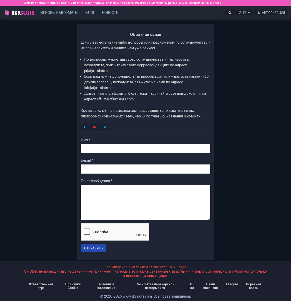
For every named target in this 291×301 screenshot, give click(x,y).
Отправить (93, 248)
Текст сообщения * (96, 181)
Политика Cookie (73, 286)
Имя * (85, 140)
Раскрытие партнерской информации (155, 286)
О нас (191, 286)
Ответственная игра (41, 286)
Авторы (232, 284)
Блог (90, 12)
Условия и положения (106, 286)
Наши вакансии (210, 286)
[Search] (229, 13)
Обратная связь (253, 286)
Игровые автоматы (59, 12)
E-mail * (87, 160)
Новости (110, 12)
